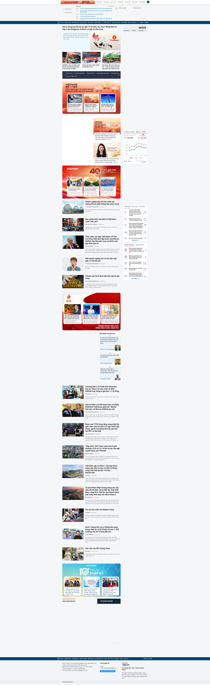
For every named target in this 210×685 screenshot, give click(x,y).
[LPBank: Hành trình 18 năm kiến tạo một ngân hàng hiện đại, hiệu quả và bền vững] (72, 582)
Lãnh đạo (141, 30)
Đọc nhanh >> (112, 6)
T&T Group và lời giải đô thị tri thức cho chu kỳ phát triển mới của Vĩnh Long (91, 189)
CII (125, 212)
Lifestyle (87, 475)
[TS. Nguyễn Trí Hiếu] (118, 377)
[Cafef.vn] (91, 565)
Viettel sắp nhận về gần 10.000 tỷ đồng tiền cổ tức (90, 66)
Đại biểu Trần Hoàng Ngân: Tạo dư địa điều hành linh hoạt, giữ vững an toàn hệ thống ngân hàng (109, 340)
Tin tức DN (127, 206)
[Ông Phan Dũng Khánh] (118, 361)
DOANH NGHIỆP (83, 22)
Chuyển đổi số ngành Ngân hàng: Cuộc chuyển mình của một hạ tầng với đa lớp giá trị (90, 591)
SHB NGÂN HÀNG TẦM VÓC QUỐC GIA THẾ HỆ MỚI (99, 73)
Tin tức (134, 30)
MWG (125, 232)
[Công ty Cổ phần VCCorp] (135, 664)
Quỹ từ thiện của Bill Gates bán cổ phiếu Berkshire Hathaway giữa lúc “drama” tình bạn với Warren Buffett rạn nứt (102, 407)
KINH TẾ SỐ (117, 22)
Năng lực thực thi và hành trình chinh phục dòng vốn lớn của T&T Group (74, 189)
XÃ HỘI (61, 22)
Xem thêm (134, 240)
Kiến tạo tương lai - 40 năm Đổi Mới (74, 73)
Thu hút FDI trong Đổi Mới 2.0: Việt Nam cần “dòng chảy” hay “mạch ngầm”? (107, 189)
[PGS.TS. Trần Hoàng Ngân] (118, 348)
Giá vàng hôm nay (79, 76)
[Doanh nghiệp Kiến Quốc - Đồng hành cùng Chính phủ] (107, 327)
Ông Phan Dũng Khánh (106, 363)
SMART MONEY (97, 22)
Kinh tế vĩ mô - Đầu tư (91, 224)
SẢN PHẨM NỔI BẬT (68, 601)
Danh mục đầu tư (68, 12)
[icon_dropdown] (148, 2)
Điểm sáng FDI (89, 76)
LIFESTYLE (133, 22)
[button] (64, 75)
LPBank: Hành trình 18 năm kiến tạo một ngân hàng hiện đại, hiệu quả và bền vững (72, 591)
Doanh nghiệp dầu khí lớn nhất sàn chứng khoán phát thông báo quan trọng (102, 203)
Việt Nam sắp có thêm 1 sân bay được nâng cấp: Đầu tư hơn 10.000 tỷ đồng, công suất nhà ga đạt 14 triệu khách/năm (101, 469)
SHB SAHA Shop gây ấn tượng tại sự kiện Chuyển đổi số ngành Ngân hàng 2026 (110, 591)
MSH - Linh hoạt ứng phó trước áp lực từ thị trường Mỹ (135, 264)
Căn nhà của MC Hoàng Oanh (97, 548)
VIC (125, 225)
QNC (125, 238)
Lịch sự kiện (134, 206)
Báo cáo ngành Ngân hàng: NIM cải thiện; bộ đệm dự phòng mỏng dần (135, 257)
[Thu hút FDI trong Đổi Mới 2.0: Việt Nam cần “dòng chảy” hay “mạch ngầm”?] (108, 181)
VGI (125, 219)
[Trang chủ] (58, 22)
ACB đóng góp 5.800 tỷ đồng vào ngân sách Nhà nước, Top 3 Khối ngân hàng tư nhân (107, 106)
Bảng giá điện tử (68, 9)
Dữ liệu (141, 22)
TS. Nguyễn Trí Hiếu (105, 379)
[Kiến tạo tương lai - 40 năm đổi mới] (102, 171)
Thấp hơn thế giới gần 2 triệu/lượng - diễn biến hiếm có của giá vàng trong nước (109, 370)
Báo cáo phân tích (129, 245)
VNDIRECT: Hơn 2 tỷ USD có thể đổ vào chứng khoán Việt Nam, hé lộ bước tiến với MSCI (71, 66)
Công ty (127, 30)
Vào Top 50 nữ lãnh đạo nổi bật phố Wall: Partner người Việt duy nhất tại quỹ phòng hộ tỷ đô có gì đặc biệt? (107, 160)
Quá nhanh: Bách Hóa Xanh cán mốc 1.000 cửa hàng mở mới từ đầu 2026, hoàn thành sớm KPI (111, 66)
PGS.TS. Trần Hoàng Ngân (107, 349)
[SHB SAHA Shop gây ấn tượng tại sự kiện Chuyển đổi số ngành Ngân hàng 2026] (110, 582)
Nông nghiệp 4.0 (99, 76)
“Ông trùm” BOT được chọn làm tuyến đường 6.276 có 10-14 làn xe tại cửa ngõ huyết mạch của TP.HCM (102, 448)
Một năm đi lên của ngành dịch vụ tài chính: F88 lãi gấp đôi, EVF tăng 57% (74, 106)
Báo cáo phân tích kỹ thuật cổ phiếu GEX (135, 269)
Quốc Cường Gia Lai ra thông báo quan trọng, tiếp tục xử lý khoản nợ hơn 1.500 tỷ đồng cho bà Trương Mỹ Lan (102, 529)
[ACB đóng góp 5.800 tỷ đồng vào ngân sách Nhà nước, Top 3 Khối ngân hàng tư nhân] (108, 98)
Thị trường (88, 394)
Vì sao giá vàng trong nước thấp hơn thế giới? (109, 356)
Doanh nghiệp (89, 246)
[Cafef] (73, 171)
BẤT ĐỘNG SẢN (75, 22)
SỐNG (129, 22)
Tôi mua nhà (69, 76)
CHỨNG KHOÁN (67, 22)
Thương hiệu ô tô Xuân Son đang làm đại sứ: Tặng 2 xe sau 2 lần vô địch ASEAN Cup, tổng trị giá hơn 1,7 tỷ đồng (102, 389)
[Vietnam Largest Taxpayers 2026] (71, 85)
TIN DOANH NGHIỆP (106, 601)
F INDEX (146, 22)
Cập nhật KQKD (139, 245)
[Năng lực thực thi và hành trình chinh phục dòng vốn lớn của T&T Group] (74, 181)
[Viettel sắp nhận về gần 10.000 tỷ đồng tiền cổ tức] (91, 57)
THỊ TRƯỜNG (124, 22)
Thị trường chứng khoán (92, 207)
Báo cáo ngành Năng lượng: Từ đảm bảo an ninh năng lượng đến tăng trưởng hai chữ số (136, 250)
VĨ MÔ (113, 22)
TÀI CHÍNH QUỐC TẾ (106, 22)
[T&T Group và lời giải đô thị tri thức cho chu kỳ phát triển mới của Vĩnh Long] (91, 181)
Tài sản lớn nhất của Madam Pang (99, 509)
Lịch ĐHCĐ (142, 206)
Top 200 (150, 658)
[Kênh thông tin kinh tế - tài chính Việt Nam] (78, 2)
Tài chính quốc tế (90, 434)
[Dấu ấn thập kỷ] (91, 571)
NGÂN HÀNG (90, 22)
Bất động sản (89, 497)
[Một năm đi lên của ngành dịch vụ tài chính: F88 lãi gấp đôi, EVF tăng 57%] (75, 98)
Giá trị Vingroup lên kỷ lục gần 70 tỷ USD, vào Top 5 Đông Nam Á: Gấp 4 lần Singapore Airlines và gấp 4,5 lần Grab (89, 28)
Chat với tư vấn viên (108, 671)
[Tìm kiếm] (142, 27)
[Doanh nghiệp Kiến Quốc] (69, 298)
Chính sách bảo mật (67, 682)
